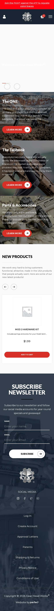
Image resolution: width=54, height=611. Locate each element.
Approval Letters (27, 536)
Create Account (27, 526)
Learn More (14, 129)
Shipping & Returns (28, 557)
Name (7, 421)
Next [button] (14, 287)
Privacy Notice (27, 567)
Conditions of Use (28, 578)
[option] (27, 329)
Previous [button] (5, 287)
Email (7, 435)
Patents (28, 547)
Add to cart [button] (27, 355)
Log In (28, 515)
